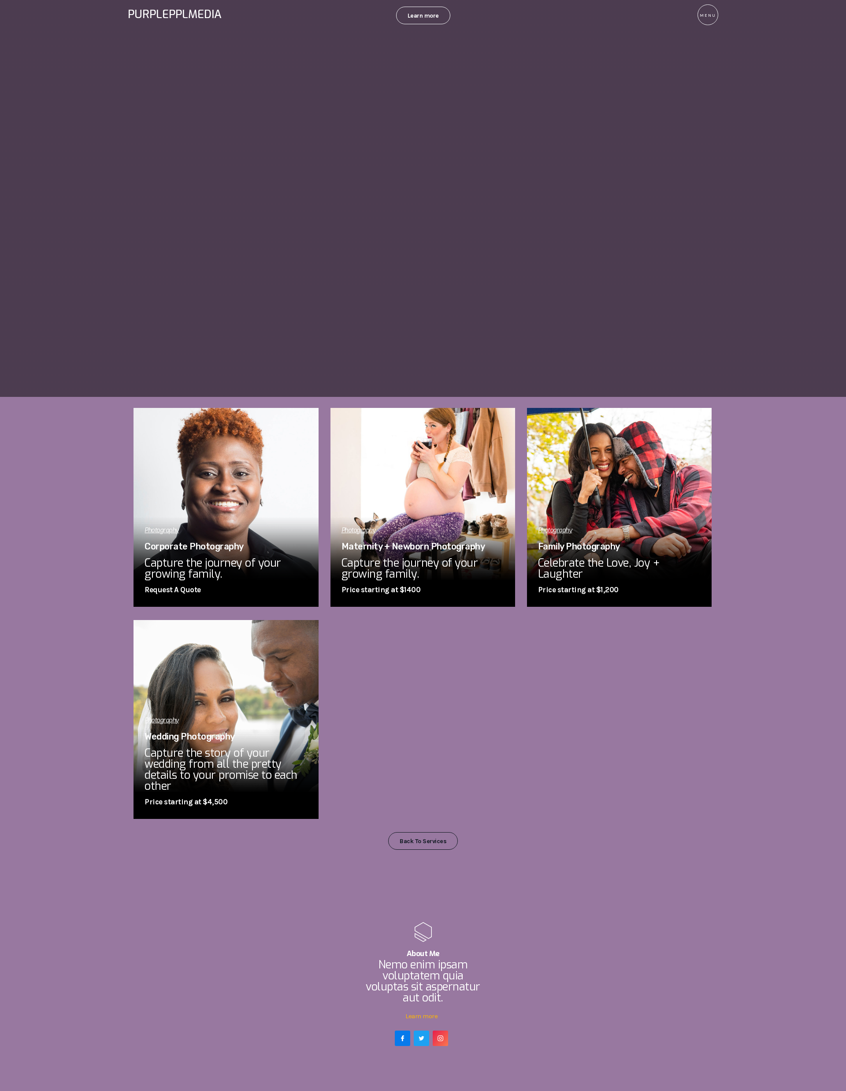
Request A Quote (173, 589)
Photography (162, 530)
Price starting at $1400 (381, 589)
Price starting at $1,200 (578, 589)
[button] (708, 14)
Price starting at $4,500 (186, 801)
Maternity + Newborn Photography (413, 546)
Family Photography (579, 546)
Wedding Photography (190, 736)
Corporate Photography (194, 546)
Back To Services (423, 841)
